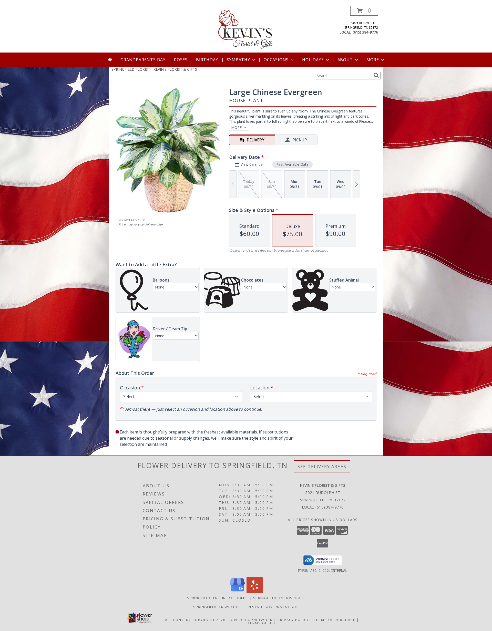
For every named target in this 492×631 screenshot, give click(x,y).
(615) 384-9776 (365, 32)
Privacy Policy (293, 619)
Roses (181, 60)
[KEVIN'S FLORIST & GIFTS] (246, 29)
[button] (364, 11)
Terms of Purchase (334, 619)
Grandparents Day (143, 60)
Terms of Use (262, 623)
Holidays (313, 60)
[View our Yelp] (255, 591)
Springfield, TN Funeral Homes (218, 598)
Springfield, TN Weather (217, 607)
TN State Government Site (272, 607)
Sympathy (238, 60)
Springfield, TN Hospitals (279, 598)
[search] (376, 75)
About (345, 60)
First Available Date (292, 164)
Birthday (207, 60)
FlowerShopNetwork (250, 619)
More (372, 60)
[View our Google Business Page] (237, 591)
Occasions (276, 60)
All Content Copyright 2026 (195, 619)
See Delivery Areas (322, 466)
